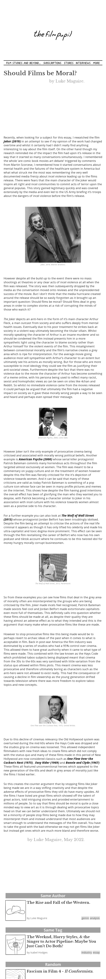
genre (85, 918)
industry (86, 952)
